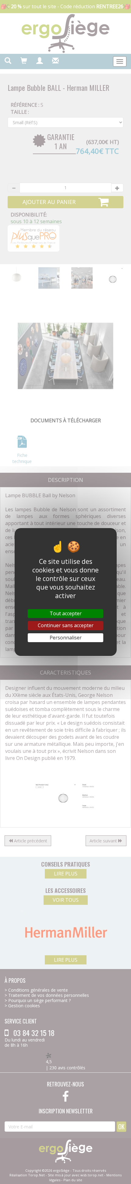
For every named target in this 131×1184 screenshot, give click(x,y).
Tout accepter (66, 613)
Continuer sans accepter (66, 625)
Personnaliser (66, 637)
